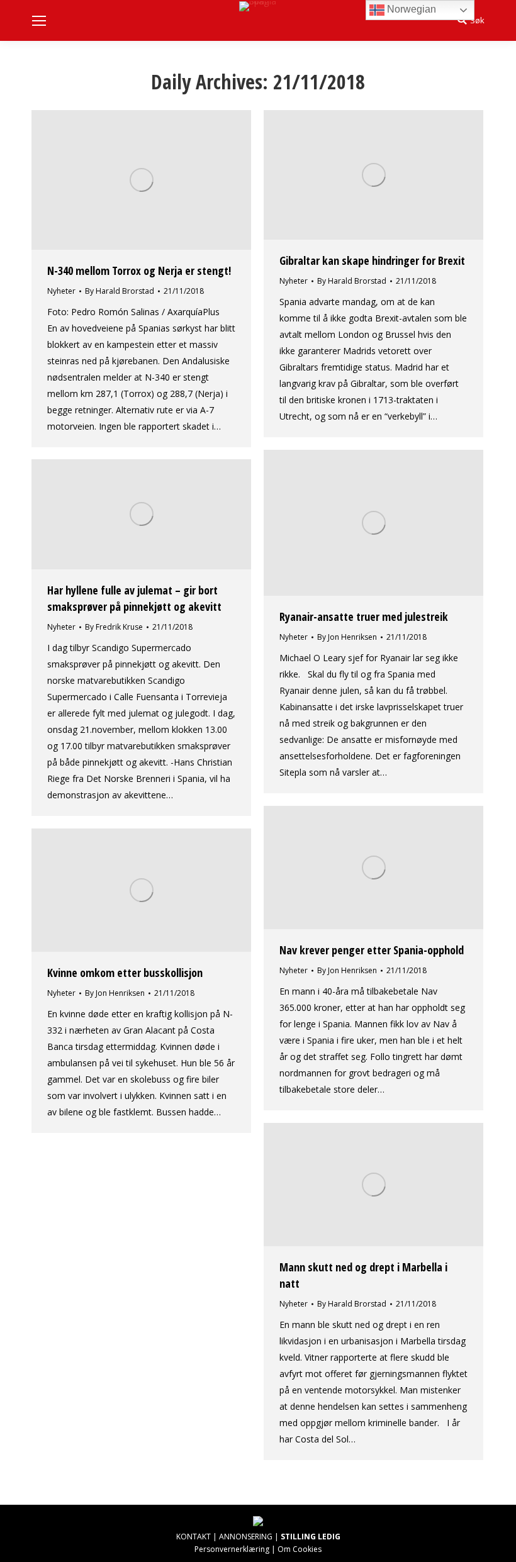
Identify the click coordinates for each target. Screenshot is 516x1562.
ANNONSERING (245, 1536)
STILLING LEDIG (310, 1536)
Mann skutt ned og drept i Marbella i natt (363, 1275)
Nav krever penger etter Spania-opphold (371, 949)
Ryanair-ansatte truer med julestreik (363, 616)
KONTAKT (193, 1536)
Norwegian (410, 9)
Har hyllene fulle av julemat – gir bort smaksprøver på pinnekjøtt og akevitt (134, 598)
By (119, 291)
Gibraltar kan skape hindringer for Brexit (372, 260)
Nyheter (61, 291)
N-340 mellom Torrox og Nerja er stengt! (139, 270)
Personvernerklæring (231, 1549)
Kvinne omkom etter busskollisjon (125, 972)
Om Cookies (300, 1549)
